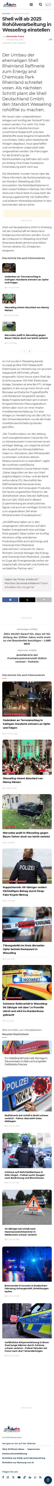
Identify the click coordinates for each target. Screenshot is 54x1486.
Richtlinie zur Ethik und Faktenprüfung (23, 1458)
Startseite (6, 13)
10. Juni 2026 (9, 959)
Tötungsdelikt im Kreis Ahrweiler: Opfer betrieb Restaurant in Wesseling (24, 949)
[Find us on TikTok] (24, 1477)
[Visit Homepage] (9, 4)
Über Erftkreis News (13, 1449)
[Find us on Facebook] (3, 1477)
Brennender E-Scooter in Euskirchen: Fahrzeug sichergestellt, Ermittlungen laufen (27, 1288)
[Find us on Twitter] (13, 1477)
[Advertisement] (27, 213)
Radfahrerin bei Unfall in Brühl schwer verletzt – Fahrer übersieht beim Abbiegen (26, 1118)
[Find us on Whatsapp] (35, 1477)
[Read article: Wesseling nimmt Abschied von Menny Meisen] (9, 298)
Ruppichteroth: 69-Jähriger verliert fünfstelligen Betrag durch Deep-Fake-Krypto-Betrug (24, 891)
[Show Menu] (31, 4)
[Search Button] (40, 4)
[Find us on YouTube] (19, 1477)
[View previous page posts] (24, 351)
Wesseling (9, 772)
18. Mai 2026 (9, 1021)
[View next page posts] (29, 351)
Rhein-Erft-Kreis (13, 998)
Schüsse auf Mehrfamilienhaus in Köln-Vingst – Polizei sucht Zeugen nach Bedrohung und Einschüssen (25, 1175)
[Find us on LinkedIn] (30, 1477)
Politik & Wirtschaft (21, 13)
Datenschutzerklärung (14, 1453)
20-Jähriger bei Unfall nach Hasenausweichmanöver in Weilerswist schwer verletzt (21, 1231)
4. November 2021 (14, 39)
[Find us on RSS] (40, 1477)
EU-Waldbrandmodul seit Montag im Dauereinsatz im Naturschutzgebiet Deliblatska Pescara (26, 1061)
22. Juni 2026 (11, 343)
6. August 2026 (12, 315)
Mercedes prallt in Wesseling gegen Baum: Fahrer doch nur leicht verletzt (26, 336)
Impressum (33, 1449)
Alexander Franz (15, 36)
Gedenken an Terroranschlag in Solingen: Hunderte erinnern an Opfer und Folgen (27, 279)
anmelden (13, 1030)
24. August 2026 (12, 288)
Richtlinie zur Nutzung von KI (18, 1462)
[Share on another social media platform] (44, 599)
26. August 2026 (12, 1069)
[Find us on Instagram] (8, 1477)
